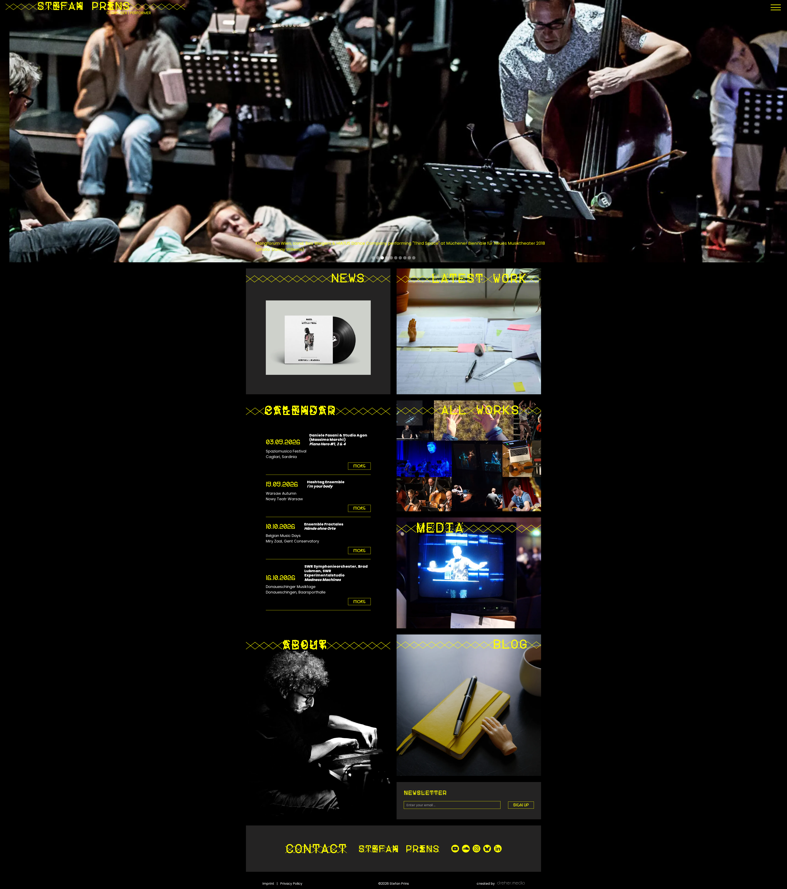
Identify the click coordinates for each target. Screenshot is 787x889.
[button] (776, 7)
